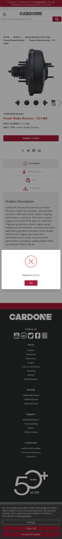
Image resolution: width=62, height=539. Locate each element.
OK (31, 283)
